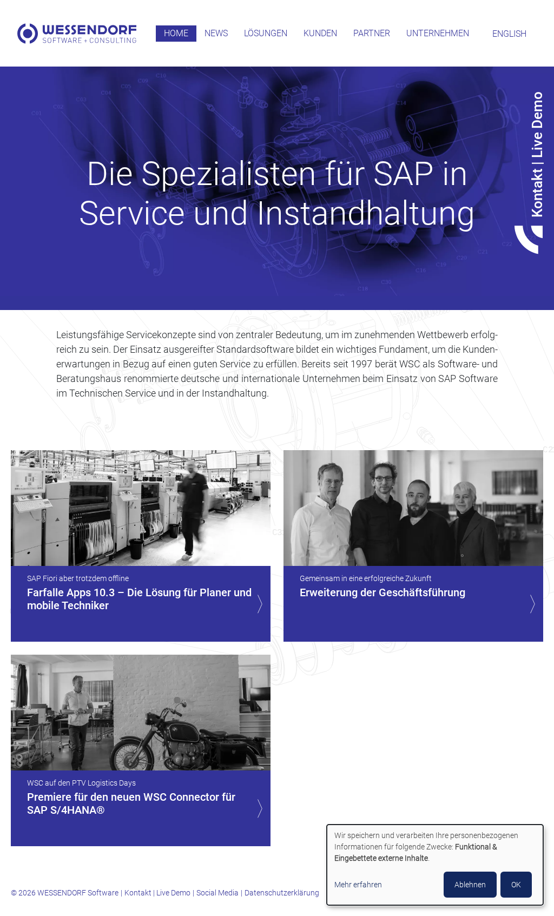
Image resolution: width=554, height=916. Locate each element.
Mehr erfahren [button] (358, 884)
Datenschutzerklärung (282, 892)
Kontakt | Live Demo (157, 892)
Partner (371, 33)
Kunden (320, 33)
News (216, 33)
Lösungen (265, 33)
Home (176, 33)
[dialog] (435, 865)
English (509, 34)
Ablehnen (470, 884)
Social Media (217, 892)
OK (516, 884)
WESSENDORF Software (76, 33)
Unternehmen (437, 33)
